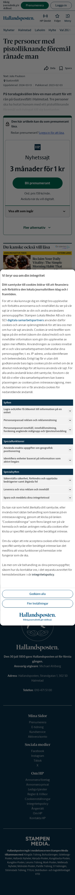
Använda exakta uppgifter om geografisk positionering (28, 449)
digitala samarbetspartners (25, 320)
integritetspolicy (43, 574)
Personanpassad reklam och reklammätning (30, 420)
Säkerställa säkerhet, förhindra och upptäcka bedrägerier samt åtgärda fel (30, 480)
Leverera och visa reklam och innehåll (26, 489)
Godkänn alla (37, 594)
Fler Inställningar (37, 603)
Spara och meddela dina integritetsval (26, 497)
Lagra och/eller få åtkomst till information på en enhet (33, 410)
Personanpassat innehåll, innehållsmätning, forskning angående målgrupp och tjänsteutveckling (35, 429)
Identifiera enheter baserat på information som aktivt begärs (32, 460)
